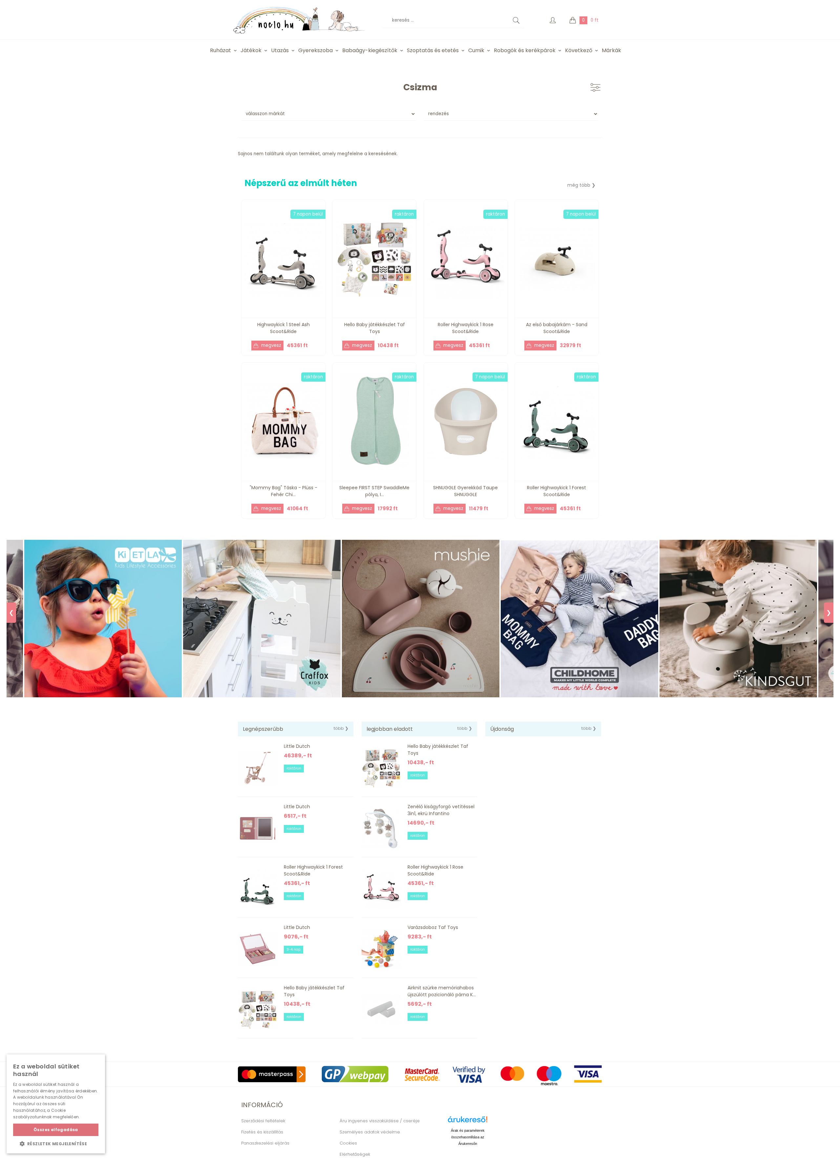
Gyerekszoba (315, 50)
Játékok (251, 50)
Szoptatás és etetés (433, 50)
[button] (55, 1143)
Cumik (476, 50)
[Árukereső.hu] (467, 1121)
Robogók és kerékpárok (525, 50)
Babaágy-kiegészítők (369, 50)
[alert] (56, 1103)
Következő (578, 50)
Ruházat (220, 50)
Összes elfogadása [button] (55, 1129)
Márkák (611, 50)
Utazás (280, 50)
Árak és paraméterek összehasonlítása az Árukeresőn (468, 1137)
